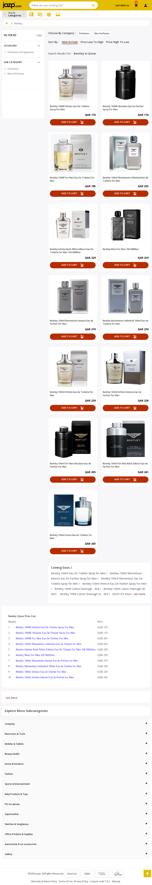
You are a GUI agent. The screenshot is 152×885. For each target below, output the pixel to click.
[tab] (76, 724)
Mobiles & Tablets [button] (14, 743)
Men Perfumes (101, 33)
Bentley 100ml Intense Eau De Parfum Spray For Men (114, 583)
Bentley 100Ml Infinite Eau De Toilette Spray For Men (45, 627)
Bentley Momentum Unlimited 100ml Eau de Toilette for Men (48, 666)
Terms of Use (66, 881)
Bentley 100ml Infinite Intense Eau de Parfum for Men (45, 677)
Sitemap (116, 881)
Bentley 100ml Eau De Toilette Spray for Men (78, 573)
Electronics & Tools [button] (15, 733)
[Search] (94, 5)
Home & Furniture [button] (14, 763)
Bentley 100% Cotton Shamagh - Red (76, 589)
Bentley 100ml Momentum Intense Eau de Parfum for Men (47, 660)
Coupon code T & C (100, 881)
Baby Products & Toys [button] (16, 794)
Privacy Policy (81, 881)
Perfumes (84, 33)
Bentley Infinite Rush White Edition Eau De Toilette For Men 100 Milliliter (56, 649)
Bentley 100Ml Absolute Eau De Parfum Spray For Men (45, 633)
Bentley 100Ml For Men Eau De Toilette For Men (42, 638)
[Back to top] (147, 873)
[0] (136, 6)
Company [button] (10, 723)
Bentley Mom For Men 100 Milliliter (35, 655)
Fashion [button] (9, 773)
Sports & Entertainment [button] (17, 783)
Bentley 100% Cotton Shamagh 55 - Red (84, 594)
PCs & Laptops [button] (12, 804)
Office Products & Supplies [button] (19, 834)
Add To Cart (69, 122)
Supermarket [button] (12, 814)
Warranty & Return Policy (44, 881)
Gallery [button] (8, 854)
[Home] (6, 23)
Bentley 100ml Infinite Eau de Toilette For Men (41, 671)
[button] (23, 45)
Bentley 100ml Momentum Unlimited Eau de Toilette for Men (48, 644)
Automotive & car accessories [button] (21, 844)
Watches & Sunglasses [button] (17, 824)
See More (11, 698)
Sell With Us (122, 5)
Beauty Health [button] (12, 753)
